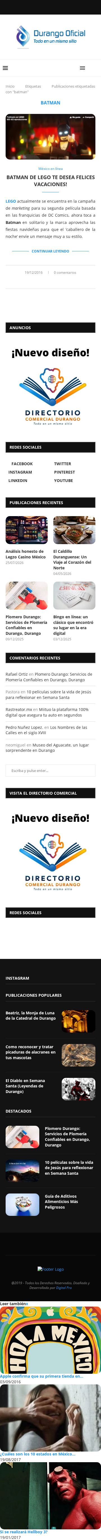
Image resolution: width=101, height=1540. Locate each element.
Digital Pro (64, 1287)
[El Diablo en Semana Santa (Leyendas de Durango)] (78, 1089)
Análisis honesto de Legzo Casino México (26, 554)
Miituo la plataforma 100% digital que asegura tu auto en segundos (47, 712)
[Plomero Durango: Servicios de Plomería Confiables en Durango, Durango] (27, 596)
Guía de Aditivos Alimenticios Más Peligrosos (61, 1201)
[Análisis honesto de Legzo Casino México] (27, 530)
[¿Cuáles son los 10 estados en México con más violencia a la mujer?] (50, 1418)
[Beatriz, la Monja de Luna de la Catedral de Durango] (78, 1021)
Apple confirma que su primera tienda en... (41, 1376)
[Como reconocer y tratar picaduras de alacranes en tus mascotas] (78, 1055)
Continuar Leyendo (50, 251)
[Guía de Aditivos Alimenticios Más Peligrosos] (22, 1204)
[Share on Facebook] (44, 281)
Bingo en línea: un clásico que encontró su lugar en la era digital (73, 625)
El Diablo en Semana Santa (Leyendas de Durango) (25, 1086)
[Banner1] (50, 851)
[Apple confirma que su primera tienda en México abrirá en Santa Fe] (50, 1340)
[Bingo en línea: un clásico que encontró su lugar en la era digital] (74, 596)
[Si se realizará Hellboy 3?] (50, 1495)
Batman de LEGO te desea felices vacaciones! (50, 180)
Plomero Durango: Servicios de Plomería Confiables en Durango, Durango (26, 625)
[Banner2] (50, 386)
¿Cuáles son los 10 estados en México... (37, 1454)
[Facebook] (36, 6)
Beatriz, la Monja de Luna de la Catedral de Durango (31, 1015)
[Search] (95, 68)
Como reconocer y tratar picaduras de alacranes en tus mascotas (31, 1052)
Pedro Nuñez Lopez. (24, 727)
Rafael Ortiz (17, 674)
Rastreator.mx (19, 709)
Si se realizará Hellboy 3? (24, 1531)
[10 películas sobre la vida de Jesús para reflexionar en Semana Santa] (22, 1171)
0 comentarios (65, 272)
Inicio (10, 86)
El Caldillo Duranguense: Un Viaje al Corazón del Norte (72, 559)
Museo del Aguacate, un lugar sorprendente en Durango (47, 747)
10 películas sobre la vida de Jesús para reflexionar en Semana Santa (48, 694)
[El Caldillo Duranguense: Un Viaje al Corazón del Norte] (74, 530)
